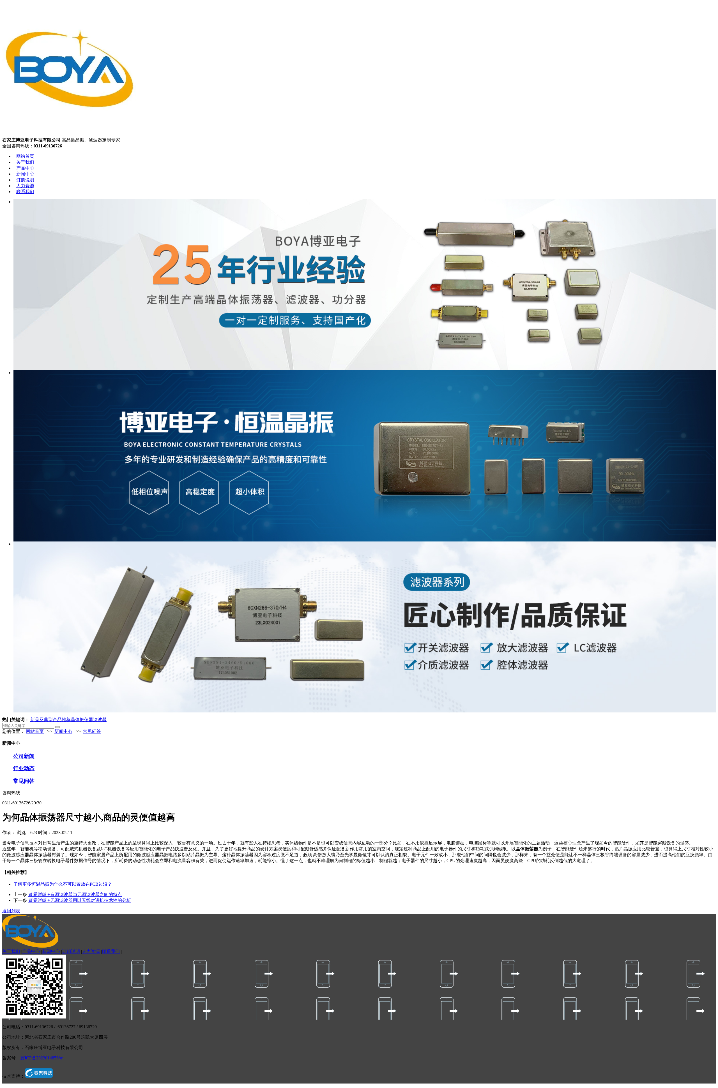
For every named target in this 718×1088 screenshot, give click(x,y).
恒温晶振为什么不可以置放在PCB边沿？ (62, 884)
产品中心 (25, 168)
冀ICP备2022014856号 (41, 1057)
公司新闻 (23, 756)
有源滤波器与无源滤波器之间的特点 (75, 894)
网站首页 (25, 156)
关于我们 (25, 162)
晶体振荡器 (82, 719)
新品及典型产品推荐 (50, 719)
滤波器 (100, 719)
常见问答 (92, 731)
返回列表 (11, 910)
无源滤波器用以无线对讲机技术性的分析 (79, 900)
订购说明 (25, 179)
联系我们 (25, 191)
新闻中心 (25, 174)
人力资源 (25, 185)
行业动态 (23, 768)
